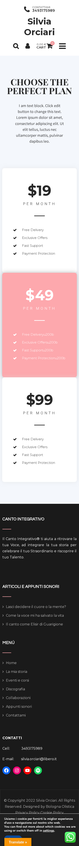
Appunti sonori (19, 706)
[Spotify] (38, 770)
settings (48, 831)
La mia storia (16, 672)
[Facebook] (6, 770)
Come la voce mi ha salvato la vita (35, 615)
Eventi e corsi (17, 680)
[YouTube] (27, 770)
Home (11, 663)
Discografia (15, 689)
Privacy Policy (27, 813)
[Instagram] (17, 770)
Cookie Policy (52, 813)
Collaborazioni (18, 698)
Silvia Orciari (39, 26)
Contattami (16, 715)
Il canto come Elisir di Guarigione (34, 624)
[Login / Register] (27, 46)
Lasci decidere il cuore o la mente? (36, 607)
